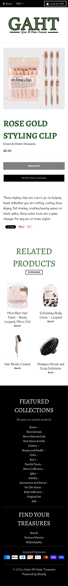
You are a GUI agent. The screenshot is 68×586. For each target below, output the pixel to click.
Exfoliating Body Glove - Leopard (51, 315)
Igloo (33, 473)
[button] (34, 178)
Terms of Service (34, 537)
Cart (57, 3)
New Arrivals (34, 432)
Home (33, 427)
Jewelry (33, 478)
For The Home (33, 487)
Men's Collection (33, 469)
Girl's (33, 455)
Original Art (34, 496)
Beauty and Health (33, 450)
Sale (34, 501)
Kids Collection (33, 492)
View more (34, 272)
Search (34, 533)
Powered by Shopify (34, 574)
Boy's (33, 460)
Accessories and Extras (33, 483)
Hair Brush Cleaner (17, 364)
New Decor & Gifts (34, 441)
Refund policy (34, 542)
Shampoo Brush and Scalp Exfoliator (50, 366)
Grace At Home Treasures (19, 144)
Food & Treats (33, 464)
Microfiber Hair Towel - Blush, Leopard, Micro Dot (17, 317)
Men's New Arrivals (34, 436)
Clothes (33, 446)
